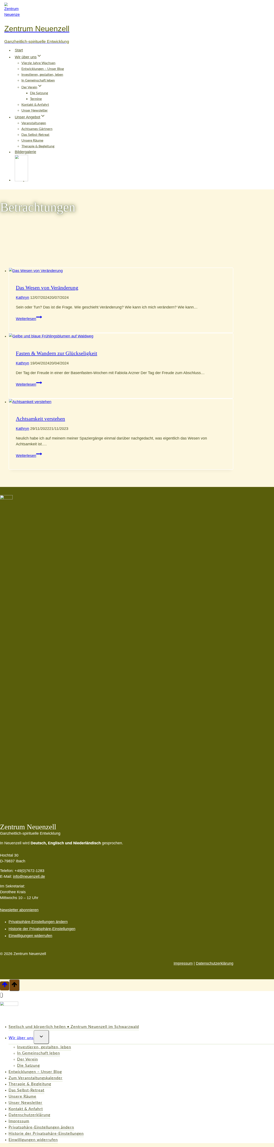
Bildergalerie (25, 152)
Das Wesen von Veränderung (47, 287)
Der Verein (27, 1059)
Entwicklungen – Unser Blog (42, 69)
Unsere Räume (32, 140)
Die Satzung (39, 93)
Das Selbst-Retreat (35, 134)
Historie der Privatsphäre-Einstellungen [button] (42, 929)
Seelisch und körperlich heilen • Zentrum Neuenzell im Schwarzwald (74, 1027)
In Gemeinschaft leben (38, 80)
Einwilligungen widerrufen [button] (30, 936)
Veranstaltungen (33, 123)
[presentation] (121, 271)
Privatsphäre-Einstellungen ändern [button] (38, 922)
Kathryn (22, 297)
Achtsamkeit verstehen (40, 419)
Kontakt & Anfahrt (35, 104)
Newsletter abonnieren (19, 910)
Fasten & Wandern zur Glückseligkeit (56, 353)
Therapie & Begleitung (30, 1084)
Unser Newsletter (34, 110)
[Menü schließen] (1, 995)
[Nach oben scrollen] (4, 985)
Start (19, 50)
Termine (36, 99)
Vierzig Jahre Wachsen (38, 63)
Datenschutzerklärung (214, 963)
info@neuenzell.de (29, 876)
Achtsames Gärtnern (36, 129)
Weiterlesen (29, 319)
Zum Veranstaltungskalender (36, 1078)
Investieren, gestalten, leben (42, 74)
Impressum (183, 963)
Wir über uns (21, 1038)
